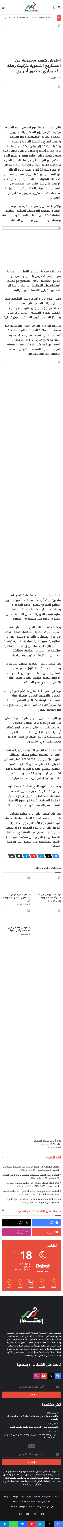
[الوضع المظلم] (53, 8)
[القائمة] (3, 8)
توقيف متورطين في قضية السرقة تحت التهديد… (47, 896)
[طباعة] (11, 856)
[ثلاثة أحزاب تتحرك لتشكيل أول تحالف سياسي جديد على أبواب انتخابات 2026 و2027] (47, 1023)
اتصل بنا (41, 1506)
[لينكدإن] (40, 856)
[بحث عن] (59, 8)
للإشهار (13, 1506)
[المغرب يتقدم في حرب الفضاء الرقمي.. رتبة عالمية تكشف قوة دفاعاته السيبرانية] (16, 917)
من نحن (50, 1506)
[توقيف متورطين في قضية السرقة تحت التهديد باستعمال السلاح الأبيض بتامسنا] (47, 884)
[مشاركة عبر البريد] (18, 856)
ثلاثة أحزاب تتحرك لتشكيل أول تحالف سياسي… (47, 1142)
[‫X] (47, 856)
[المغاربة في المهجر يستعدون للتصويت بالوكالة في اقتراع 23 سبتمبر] (16, 884)
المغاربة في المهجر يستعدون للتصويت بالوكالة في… (16, 897)
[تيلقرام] (25, 856)
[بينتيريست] (33, 856)
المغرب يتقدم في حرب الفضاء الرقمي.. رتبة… (18, 929)
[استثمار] (31, 7)
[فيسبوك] (55, 856)
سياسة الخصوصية (27, 1506)
